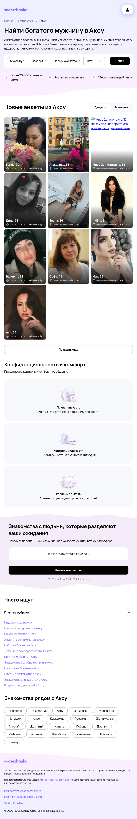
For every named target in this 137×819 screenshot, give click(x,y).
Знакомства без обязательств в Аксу (28, 662)
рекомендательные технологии (58, 779)
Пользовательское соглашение (22, 791)
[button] (15, 710)
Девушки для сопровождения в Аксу (28, 651)
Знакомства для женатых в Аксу (25, 680)
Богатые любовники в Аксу (22, 668)
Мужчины (121, 107)
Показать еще (68, 350)
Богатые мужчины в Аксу (20, 657)
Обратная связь (13, 802)
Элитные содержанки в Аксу (23, 628)
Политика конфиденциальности (23, 796)
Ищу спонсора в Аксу (18, 622)
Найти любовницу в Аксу (20, 645)
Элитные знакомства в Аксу (22, 674)
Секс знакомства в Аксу (20, 634)
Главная (8, 21)
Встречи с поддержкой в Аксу (24, 685)
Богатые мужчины (27, 21)
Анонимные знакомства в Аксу (24, 640)
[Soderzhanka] (15, 10)
